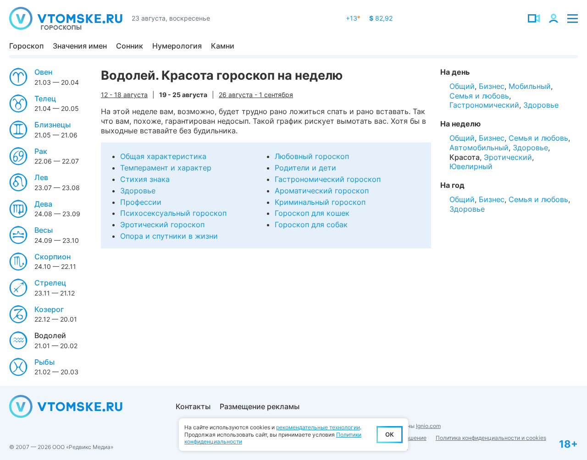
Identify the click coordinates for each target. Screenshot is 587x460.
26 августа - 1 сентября (256, 95)
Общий (462, 86)
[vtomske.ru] (65, 18)
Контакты (193, 406)
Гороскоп (26, 45)
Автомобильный (479, 147)
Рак (40, 151)
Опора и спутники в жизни (169, 236)
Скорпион (52, 256)
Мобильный (530, 86)
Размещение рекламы (259, 406)
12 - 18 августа (124, 95)
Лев (41, 177)
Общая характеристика (163, 156)
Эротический (508, 157)
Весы (43, 230)
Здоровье (137, 190)
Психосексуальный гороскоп (173, 213)
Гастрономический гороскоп (328, 179)
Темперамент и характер (165, 167)
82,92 (381, 18)
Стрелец (50, 282)
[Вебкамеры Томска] (534, 18)
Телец (45, 98)
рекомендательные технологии (318, 427)
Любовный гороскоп (312, 156)
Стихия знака (145, 179)
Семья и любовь (479, 95)
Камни (222, 45)
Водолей (50, 335)
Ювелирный (471, 166)
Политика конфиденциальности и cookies (491, 437)
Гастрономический (484, 105)
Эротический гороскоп (162, 224)
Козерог (49, 309)
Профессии (140, 202)
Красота (464, 157)
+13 (353, 18)
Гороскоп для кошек (312, 213)
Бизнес (491, 86)
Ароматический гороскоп (322, 190)
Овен (43, 72)
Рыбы (44, 362)
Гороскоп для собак (311, 224)
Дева (43, 203)
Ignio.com (428, 425)
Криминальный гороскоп (320, 202)
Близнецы (52, 124)
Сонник (129, 45)
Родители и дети (305, 167)
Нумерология (177, 45)
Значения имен (80, 45)
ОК (389, 434)
